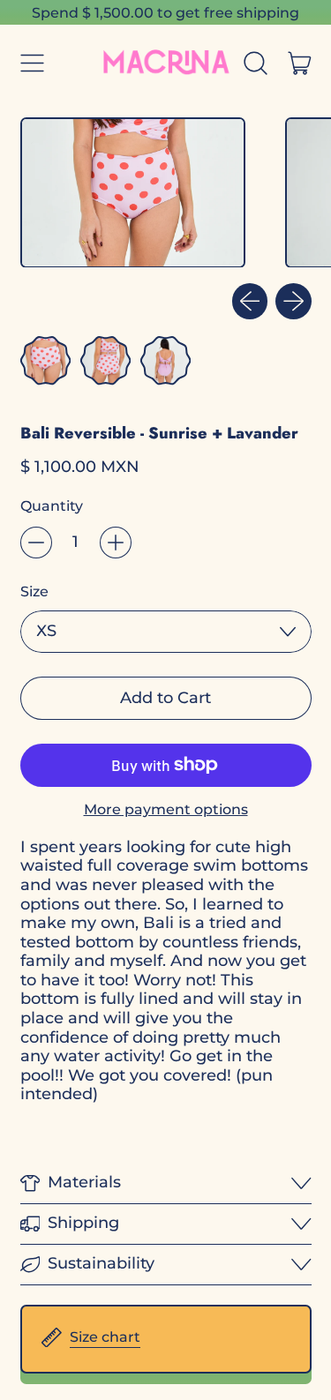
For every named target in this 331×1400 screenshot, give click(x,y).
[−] (36, 542)
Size (34, 591)
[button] (256, 63)
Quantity (51, 506)
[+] (116, 542)
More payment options (166, 809)
